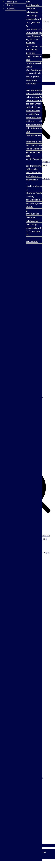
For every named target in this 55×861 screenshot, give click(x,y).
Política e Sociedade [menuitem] (31, 124)
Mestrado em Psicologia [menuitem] (26, 15)
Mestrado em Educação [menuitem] (26, 12)
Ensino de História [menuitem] (30, 114)
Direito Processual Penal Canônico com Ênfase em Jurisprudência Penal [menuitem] (32, 103)
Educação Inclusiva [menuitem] (30, 110)
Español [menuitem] (11, 9)
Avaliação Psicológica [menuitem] (32, 32)
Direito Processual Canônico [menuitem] (35, 97)
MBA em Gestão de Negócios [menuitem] (36, 145)
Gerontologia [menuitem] (28, 52)
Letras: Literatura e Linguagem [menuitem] (36, 121)
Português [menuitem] (12, 2)
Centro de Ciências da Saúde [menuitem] (29, 29)
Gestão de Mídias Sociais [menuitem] (33, 148)
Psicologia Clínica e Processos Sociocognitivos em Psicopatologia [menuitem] (35, 39)
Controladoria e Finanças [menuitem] (33, 141)
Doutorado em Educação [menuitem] (26, 5)
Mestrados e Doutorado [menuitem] (26, 241)
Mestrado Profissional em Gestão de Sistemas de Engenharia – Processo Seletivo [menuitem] (30, 231)
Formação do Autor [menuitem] (31, 117)
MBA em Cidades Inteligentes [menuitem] (36, 199)
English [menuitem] (10, 5)
